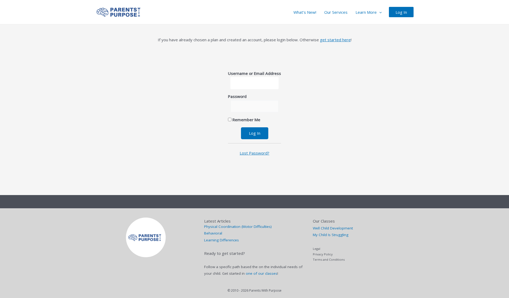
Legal (316, 249)
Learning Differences (221, 240)
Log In (401, 12)
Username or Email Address (254, 73)
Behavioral (213, 233)
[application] (379, 12)
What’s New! (304, 12)
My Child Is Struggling (330, 234)
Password (237, 96)
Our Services (336, 12)
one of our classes (261, 273)
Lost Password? (254, 153)
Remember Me (245, 119)
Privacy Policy (323, 254)
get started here (335, 39)
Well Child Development (333, 228)
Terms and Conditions (329, 259)
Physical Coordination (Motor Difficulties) (238, 226)
